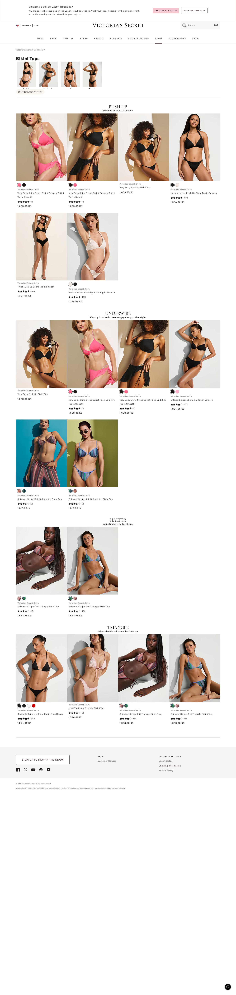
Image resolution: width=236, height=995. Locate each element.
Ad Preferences (101, 788)
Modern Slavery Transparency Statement (77, 789)
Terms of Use (21, 788)
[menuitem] (40, 40)
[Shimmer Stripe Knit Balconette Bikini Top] (41, 453)
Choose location (166, 10)
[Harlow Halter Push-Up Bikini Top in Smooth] (194, 147)
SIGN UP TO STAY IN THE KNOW (43, 759)
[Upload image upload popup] (216, 25)
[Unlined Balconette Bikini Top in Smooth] (194, 354)
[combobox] (200, 25)
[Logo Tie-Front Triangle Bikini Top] (92, 668)
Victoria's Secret (23, 50)
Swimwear (39, 50)
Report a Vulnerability (51, 789)
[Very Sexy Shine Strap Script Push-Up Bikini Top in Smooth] (41, 147)
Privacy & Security (35, 788)
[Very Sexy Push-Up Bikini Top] (143, 147)
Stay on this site (194, 10)
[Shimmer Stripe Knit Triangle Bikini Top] (41, 561)
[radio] (19, 185)
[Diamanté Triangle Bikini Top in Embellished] (41, 668)
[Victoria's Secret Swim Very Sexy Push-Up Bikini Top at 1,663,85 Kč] (143, 188)
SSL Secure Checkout (116, 788)
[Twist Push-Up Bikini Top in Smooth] (41, 246)
